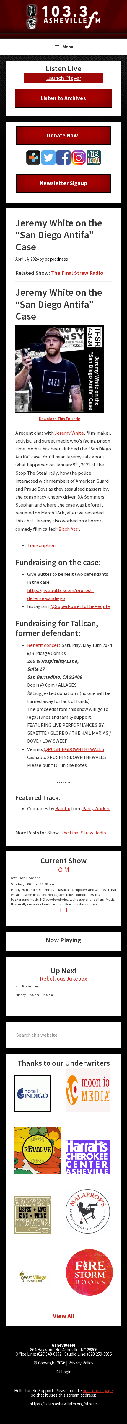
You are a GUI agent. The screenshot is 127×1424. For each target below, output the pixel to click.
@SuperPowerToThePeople (80, 606)
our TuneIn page (98, 1390)
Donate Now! (63, 135)
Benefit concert (44, 645)
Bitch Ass (67, 529)
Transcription (41, 545)
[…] (63, 909)
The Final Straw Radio (77, 272)
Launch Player (63, 77)
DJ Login (63, 1371)
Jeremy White (69, 433)
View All (63, 1316)
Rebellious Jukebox (63, 978)
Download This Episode (59, 418)
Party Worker (96, 808)
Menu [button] (68, 47)
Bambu (62, 808)
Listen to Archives (63, 98)
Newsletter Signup (63, 183)
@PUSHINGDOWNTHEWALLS (74, 749)
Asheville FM (63, 16)
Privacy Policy (80, 1363)
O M (63, 869)
